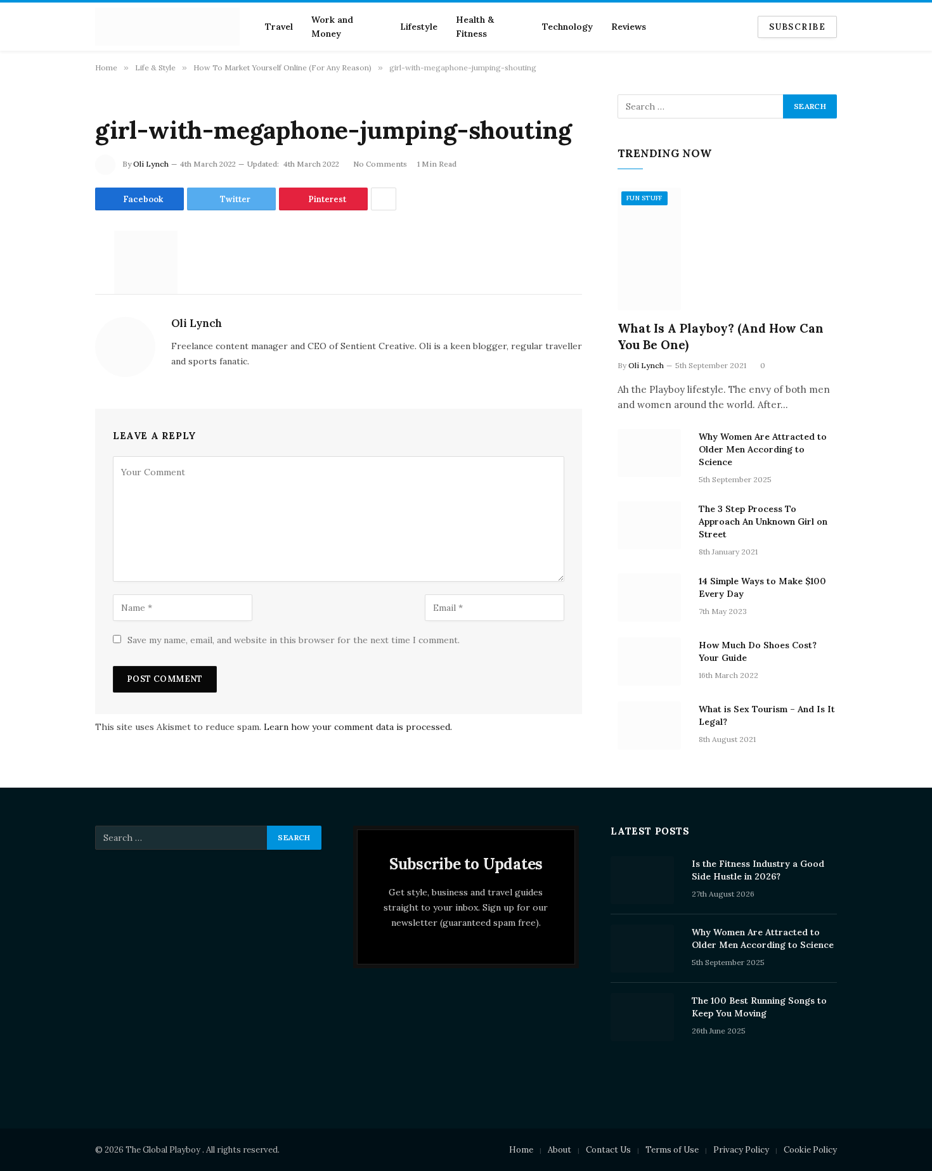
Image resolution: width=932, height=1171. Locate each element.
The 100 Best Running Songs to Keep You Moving (759, 1007)
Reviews (628, 26)
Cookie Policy (810, 1149)
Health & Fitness (475, 26)
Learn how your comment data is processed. (358, 727)
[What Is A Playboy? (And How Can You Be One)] (727, 249)
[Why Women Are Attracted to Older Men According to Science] (652, 453)
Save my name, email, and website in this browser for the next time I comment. (293, 640)
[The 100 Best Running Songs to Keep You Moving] (645, 1017)
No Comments (380, 164)
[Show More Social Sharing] (383, 199)
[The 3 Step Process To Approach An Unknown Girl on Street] (652, 525)
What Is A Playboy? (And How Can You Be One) (721, 336)
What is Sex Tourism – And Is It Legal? (767, 715)
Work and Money (332, 26)
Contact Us (608, 1149)
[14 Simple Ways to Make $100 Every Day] (652, 597)
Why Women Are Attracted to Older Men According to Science (763, 449)
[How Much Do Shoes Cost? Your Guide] (652, 661)
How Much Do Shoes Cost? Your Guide (758, 651)
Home (521, 1149)
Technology (567, 26)
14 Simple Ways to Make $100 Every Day (762, 587)
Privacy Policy (741, 1149)
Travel (279, 26)
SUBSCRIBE (797, 27)
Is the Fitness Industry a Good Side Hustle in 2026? (758, 870)
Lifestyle (418, 26)
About (559, 1149)
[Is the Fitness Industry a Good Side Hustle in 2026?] (645, 880)
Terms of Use (672, 1149)
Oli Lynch (151, 164)
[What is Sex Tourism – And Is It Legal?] (652, 725)
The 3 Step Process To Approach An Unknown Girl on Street (763, 521)
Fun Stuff (644, 198)
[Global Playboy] (167, 27)
